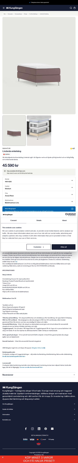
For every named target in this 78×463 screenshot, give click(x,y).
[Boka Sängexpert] (72, 209)
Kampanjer (10, 13)
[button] (3, 457)
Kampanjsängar (18, 13)
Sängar (25, 13)
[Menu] (3, 8)
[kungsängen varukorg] (75, 8)
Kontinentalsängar (33, 13)
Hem (5, 13)
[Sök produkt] (71, 8)
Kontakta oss (6, 420)
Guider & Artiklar (7, 409)
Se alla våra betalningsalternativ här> (13, 356)
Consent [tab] (13, 220)
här (16, 261)
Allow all (64, 247)
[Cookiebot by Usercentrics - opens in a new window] (67, 214)
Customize (37, 247)
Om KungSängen (7, 404)
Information (6, 414)
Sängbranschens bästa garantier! (40, 2)
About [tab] (64, 220)
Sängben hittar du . (39, 348)
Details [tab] (39, 220)
